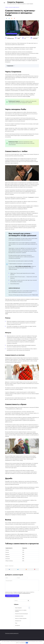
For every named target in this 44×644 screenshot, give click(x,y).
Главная (6, 7)
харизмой (31, 197)
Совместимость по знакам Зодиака (20, 611)
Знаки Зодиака (18, 607)
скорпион (11, 565)
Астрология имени (19, 616)
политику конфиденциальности (24, 593)
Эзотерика (17, 625)
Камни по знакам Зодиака (20, 618)
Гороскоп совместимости (14, 7)
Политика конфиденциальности (11, 633)
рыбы (7, 565)
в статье (28, 96)
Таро (16, 623)
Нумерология (18, 620)
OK (26, 642)
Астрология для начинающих (21, 613)
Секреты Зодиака (15, 2)
